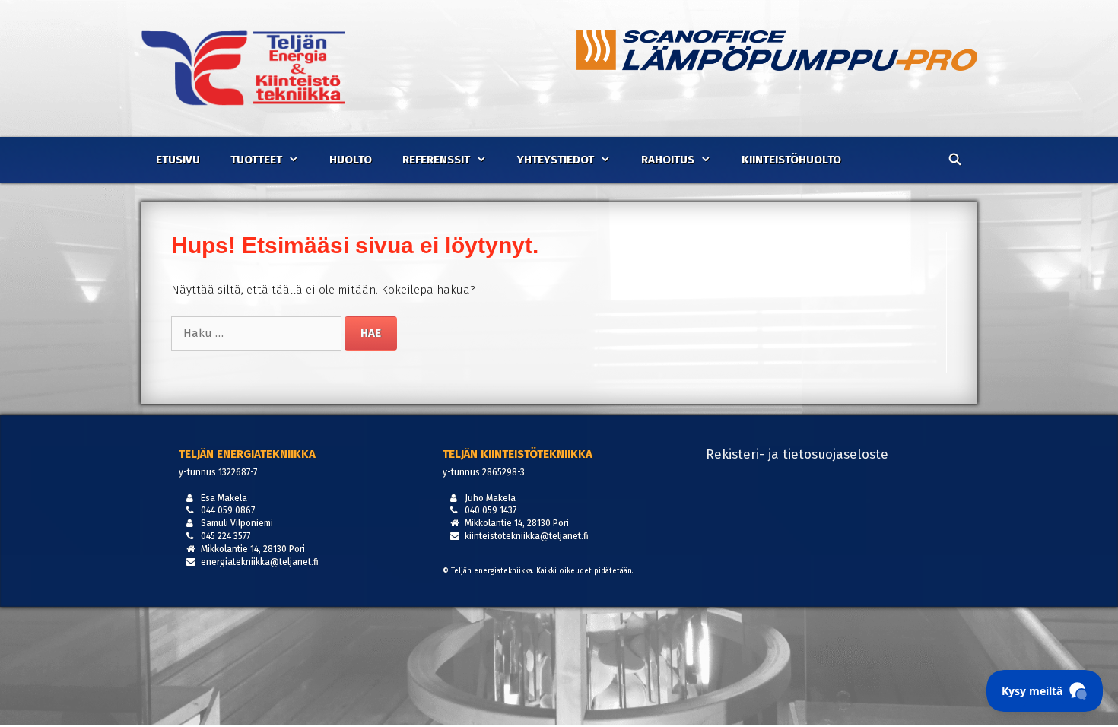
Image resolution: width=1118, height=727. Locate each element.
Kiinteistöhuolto (791, 160)
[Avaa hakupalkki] (954, 160)
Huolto (350, 160)
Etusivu (178, 160)
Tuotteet (256, 160)
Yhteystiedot (555, 160)
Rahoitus (667, 160)
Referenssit (436, 160)
